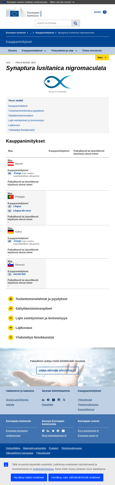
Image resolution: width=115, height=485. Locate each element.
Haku (75, 23)
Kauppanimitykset (45, 32)
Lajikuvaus (14, 125)
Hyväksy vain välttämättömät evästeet (75, 477)
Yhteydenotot (85, 400)
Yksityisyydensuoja (88, 404)
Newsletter (47, 404)
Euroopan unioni (87, 435)
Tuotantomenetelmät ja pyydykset (26, 110)
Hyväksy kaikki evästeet (29, 477)
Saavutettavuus (86, 409)
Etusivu (12, 50)
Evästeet (53, 448)
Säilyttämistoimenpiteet (20, 115)
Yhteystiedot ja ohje (62, 50)
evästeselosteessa (43, 468)
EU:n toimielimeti (87, 431)
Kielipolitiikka (13, 448)
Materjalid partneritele (34, 448)
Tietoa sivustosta (92, 50)
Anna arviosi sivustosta (57, 370)
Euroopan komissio (16, 32)
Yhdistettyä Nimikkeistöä (21, 130)
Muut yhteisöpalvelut (53, 435)
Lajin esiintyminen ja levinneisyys (26, 120)
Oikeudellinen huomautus (19, 453)
